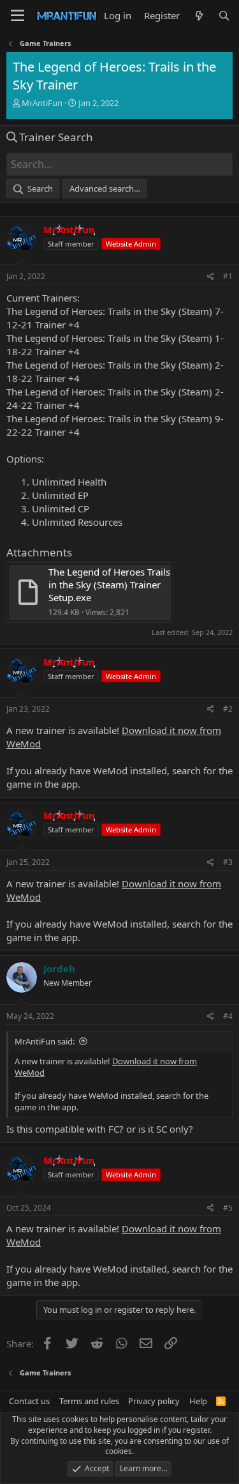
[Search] (224, 15)
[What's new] (198, 15)
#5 (228, 1207)
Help (198, 1401)
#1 (228, 276)
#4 (228, 1016)
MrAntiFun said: (45, 1041)
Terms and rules (89, 1401)
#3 (228, 862)
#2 (228, 708)
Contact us (29, 1401)
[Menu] (18, 16)
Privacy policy (154, 1401)
